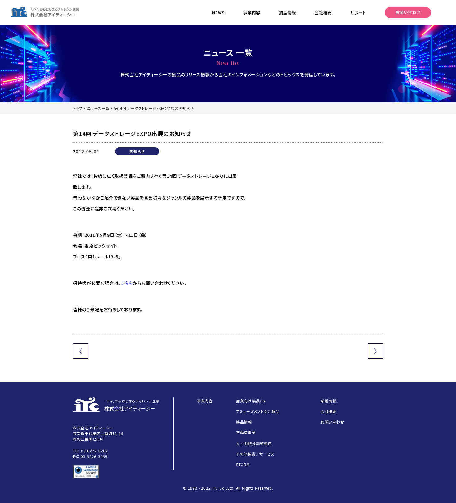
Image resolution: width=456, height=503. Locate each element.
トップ (78, 108)
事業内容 (251, 13)
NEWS (218, 13)
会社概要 (323, 13)
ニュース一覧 (98, 108)
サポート (358, 13)
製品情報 (287, 13)
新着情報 (329, 400)
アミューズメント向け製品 (257, 411)
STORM (243, 464)
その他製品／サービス (255, 453)
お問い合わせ (408, 12)
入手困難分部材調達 (254, 443)
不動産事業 (246, 432)
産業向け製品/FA (251, 400)
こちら (127, 283)
